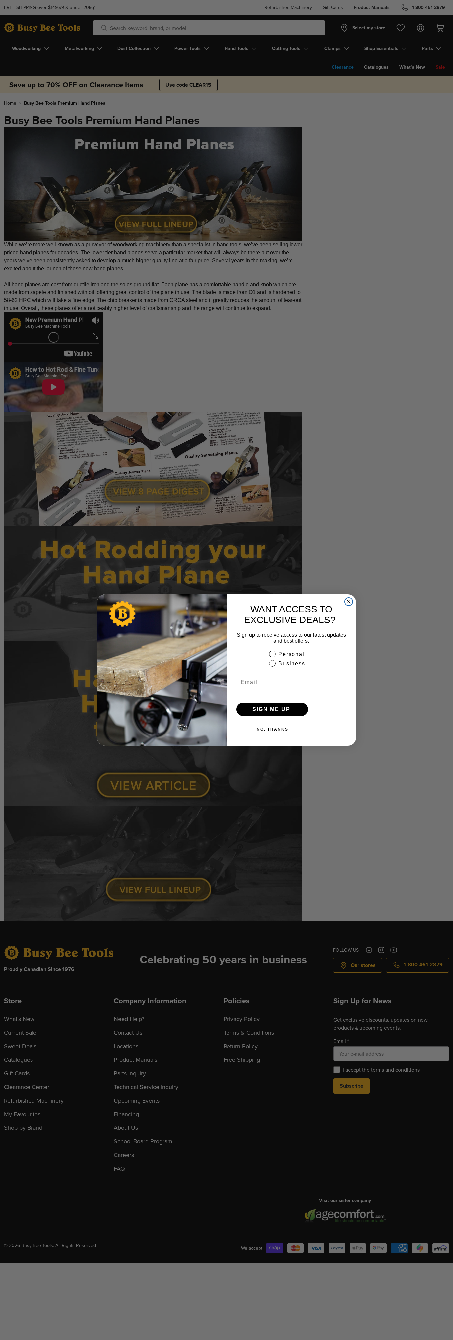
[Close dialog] (349, 602)
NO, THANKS (272, 729)
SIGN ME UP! (272, 709)
